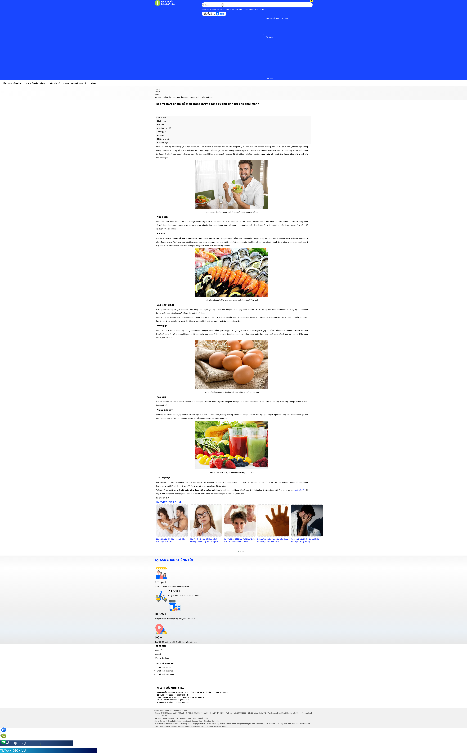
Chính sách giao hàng (165, 674)
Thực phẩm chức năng (35, 83)
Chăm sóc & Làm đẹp (11, 83)
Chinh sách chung (164, 663)
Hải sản (160, 124)
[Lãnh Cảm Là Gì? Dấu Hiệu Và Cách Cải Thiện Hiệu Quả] (172, 520)
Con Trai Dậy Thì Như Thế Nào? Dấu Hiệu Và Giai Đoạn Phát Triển (239, 540)
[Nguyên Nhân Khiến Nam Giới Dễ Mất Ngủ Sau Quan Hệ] (307, 520)
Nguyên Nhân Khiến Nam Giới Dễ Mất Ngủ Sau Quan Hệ (305, 540)
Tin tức (94, 83)
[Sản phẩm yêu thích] (264, 34)
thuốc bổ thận (299, 490)
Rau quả (160, 135)
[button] (264, 18)
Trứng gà (161, 131)
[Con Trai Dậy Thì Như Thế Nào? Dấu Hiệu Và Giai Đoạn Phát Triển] (240, 520)
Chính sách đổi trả (164, 667)
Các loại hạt (162, 142)
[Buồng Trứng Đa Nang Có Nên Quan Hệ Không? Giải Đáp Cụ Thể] (273, 520)
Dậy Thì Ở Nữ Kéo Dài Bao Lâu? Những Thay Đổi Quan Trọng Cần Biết (204, 542)
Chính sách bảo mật (165, 671)
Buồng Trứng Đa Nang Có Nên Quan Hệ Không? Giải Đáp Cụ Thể (272, 540)
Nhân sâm (161, 121)
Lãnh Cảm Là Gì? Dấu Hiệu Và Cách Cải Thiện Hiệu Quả (171, 540)
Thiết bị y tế (54, 83)
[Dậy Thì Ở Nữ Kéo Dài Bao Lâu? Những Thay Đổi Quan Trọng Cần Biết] (206, 520)
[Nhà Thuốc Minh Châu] (164, 5)
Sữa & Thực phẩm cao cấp (75, 83)
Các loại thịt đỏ (164, 128)
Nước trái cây (163, 139)
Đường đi (224, 692)
